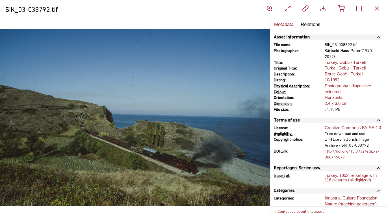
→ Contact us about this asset (298, 212)
